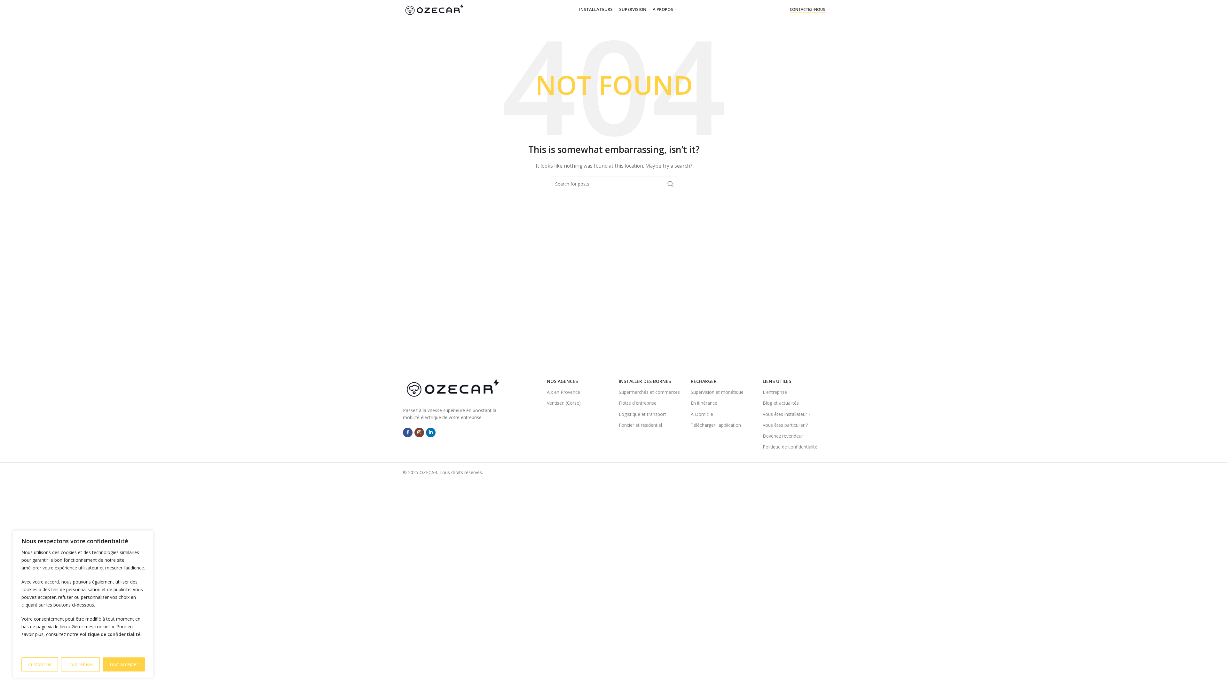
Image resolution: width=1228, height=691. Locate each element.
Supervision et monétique (717, 392)
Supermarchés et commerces (649, 392)
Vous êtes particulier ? (785, 425)
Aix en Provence (563, 392)
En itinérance (704, 403)
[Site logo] (434, 9)
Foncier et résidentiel (640, 425)
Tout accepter (123, 664)
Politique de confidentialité (110, 634)
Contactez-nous (807, 9)
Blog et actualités (781, 403)
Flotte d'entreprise (638, 403)
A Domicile (702, 414)
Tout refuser (80, 664)
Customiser (40, 664)
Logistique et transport (642, 414)
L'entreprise (775, 392)
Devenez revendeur (783, 436)
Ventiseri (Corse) (564, 403)
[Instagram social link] (419, 432)
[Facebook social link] (408, 432)
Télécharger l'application (716, 425)
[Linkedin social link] (431, 432)
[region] (83, 604)
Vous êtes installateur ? (786, 414)
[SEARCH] (670, 184)
